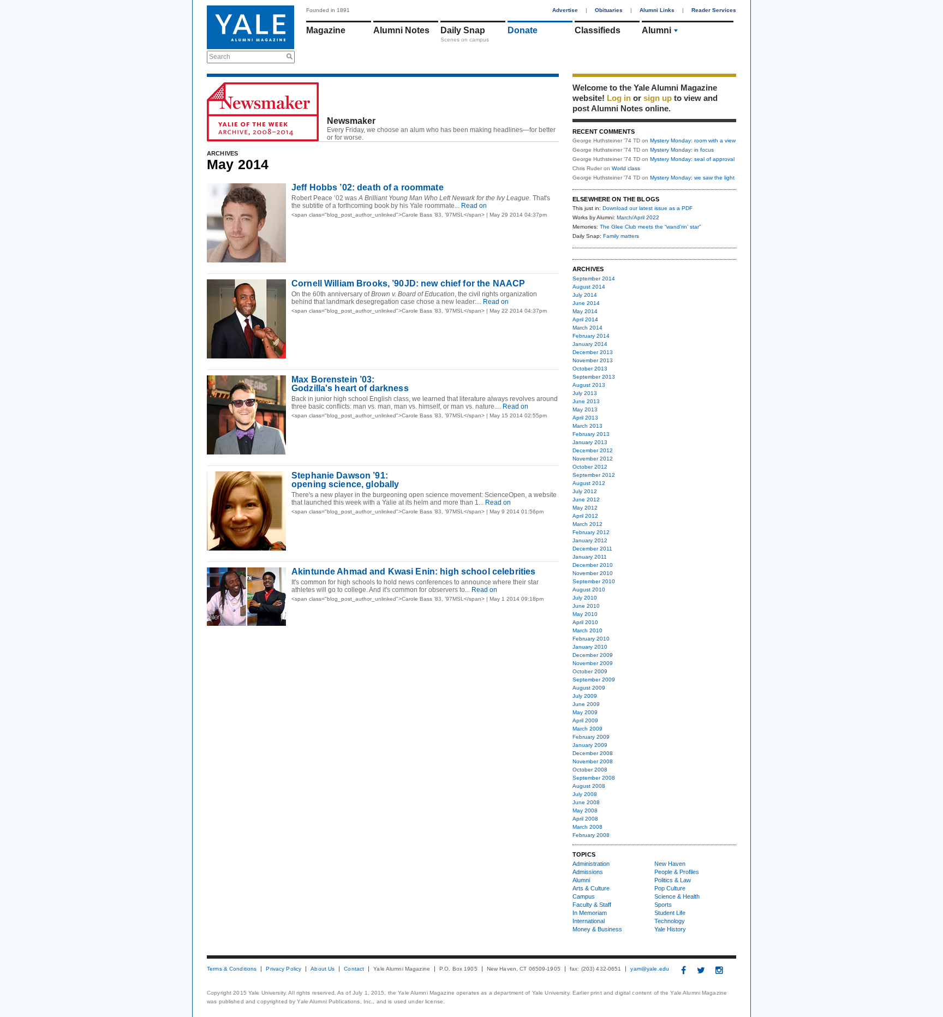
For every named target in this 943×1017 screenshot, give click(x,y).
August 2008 (588, 786)
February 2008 (591, 835)
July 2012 (584, 491)
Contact (354, 969)
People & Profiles (676, 872)
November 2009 (592, 663)
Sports (663, 904)
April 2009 (585, 720)
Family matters (621, 236)
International (588, 921)
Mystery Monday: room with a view (693, 140)
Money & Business (597, 929)
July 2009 (584, 696)
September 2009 (593, 680)
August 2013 (588, 385)
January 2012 (589, 540)
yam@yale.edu (649, 969)
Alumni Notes (401, 30)
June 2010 (586, 606)
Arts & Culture (591, 888)
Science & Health (677, 896)
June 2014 (586, 303)
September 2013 (593, 377)
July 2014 (584, 295)
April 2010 (585, 622)
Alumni (656, 30)
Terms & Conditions (231, 969)
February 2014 (591, 336)
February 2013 (591, 434)
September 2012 (593, 475)
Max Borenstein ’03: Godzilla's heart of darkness (350, 384)
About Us (323, 969)
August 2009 (588, 688)
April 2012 (585, 516)
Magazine (325, 30)
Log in (619, 98)
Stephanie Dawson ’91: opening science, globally (345, 480)
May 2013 (585, 409)
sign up (657, 98)
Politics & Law (672, 880)
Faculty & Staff (591, 904)
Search (219, 57)
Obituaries (609, 10)
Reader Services (713, 10)
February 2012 (591, 532)
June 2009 (586, 704)
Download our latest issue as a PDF (647, 208)
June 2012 (586, 499)
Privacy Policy (283, 969)
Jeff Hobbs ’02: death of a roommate (367, 187)
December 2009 (592, 655)
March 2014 (587, 328)
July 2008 (584, 794)
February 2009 (591, 737)
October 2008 (589, 770)
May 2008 (585, 810)
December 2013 (592, 352)
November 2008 (592, 761)
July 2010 (584, 598)
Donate (523, 30)
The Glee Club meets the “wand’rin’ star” (650, 227)
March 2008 (587, 827)
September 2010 (593, 581)
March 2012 (587, 524)
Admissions (587, 872)
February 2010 (591, 639)
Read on (473, 206)
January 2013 (589, 442)
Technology (669, 921)
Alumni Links (657, 10)
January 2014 (589, 344)
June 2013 (586, 401)
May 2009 (585, 712)
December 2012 (592, 450)
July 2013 (584, 393)
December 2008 (592, 753)
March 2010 (587, 630)
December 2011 (592, 549)
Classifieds (597, 30)
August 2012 (588, 483)
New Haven (669, 863)
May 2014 (585, 311)
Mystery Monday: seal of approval (692, 159)
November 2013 (592, 360)
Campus (583, 896)
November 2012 (592, 459)
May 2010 (585, 614)
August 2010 (588, 590)
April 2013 (585, 418)
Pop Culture (669, 888)
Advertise (565, 10)
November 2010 (592, 573)
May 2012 (585, 508)
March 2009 (587, 729)
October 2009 (589, 671)
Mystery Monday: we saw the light (692, 178)
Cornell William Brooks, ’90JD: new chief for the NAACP (408, 283)
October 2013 (589, 369)
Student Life (669, 913)
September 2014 (593, 279)
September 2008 (593, 778)
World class (626, 168)
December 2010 (592, 565)
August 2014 (588, 287)
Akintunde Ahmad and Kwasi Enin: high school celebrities (413, 571)
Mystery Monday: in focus (682, 150)
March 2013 (587, 426)
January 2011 (589, 557)
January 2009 (589, 745)
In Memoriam (589, 913)
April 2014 (585, 319)
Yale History (670, 929)
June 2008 (586, 802)
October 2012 (589, 467)
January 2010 (589, 647)
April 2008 (585, 819)
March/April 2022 (638, 217)
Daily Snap (462, 30)
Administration (591, 863)
